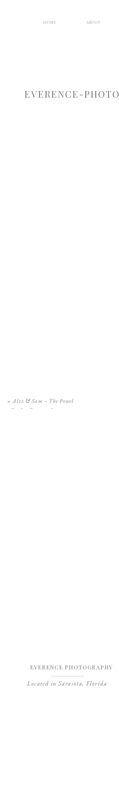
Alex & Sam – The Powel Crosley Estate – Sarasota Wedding (42, 410)
